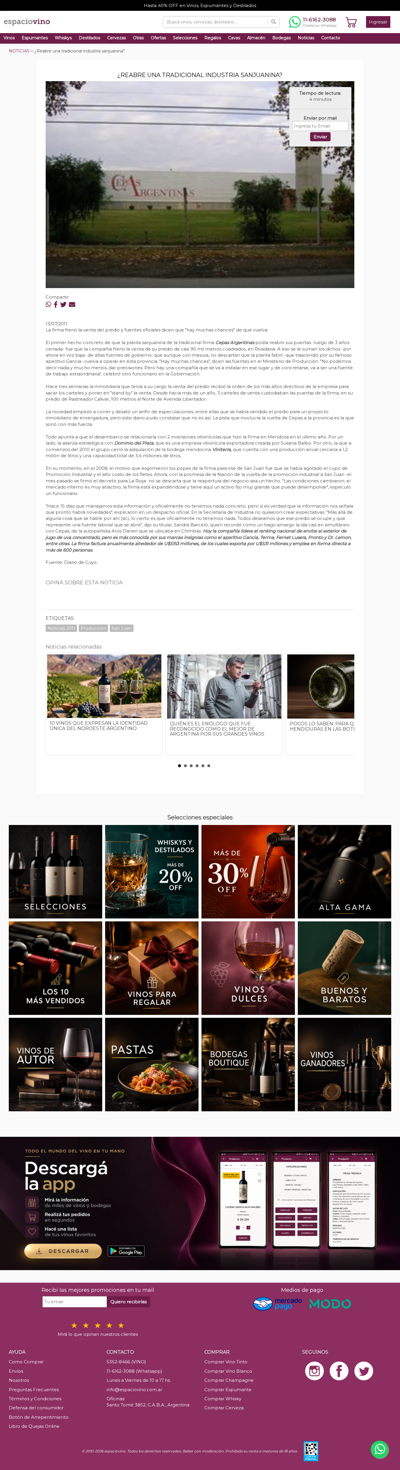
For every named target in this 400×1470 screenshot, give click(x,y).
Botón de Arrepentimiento (39, 1417)
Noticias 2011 (61, 628)
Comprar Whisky (222, 1398)
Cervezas (116, 37)
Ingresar (378, 22)
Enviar (320, 136)
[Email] (72, 305)
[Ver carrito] (351, 22)
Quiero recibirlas (128, 1301)
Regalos (212, 37)
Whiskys (63, 37)
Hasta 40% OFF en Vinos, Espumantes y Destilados (200, 5)
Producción (93, 628)
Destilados (89, 37)
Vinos (9, 37)
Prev (53, 707)
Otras (138, 37)
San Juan (122, 628)
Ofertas (158, 37)
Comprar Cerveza (224, 1408)
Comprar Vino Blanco (228, 1371)
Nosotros (19, 1380)
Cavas (234, 37)
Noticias (306, 37)
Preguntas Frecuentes (34, 1389)
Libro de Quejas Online (34, 1426)
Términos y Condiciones (35, 1398)
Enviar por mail (320, 118)
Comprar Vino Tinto (225, 1361)
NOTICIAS (19, 51)
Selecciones (185, 37)
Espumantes (35, 37)
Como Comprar (26, 1361)
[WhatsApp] (48, 305)
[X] (63, 305)
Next (346, 707)
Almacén (256, 37)
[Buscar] (273, 22)
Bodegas (281, 37)
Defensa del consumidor (36, 1408)
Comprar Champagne (229, 1380)
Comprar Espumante (228, 1389)
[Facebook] (56, 305)
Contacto (330, 37)
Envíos (16, 1371)
